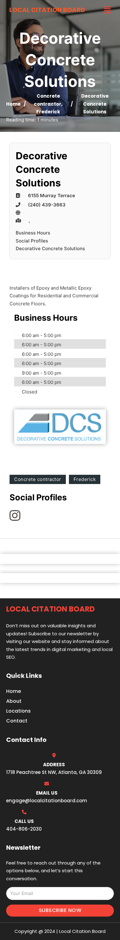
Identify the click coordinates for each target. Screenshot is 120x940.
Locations (18, 710)
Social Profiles (32, 241)
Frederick (48, 111)
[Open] (107, 10)
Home (13, 104)
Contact (16, 720)
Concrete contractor (37, 479)
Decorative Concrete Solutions (50, 248)
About (14, 701)
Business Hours (33, 233)
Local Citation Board (47, 10)
